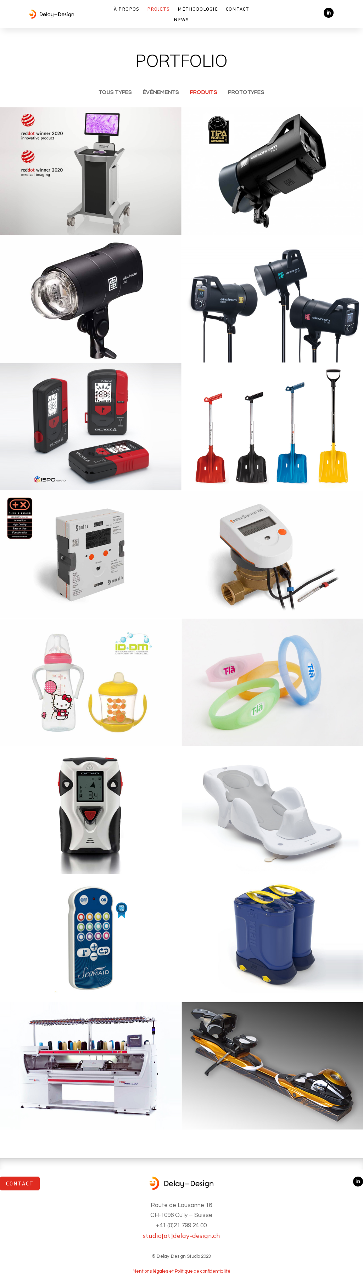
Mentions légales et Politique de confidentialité (181, 1271)
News (181, 19)
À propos (126, 9)
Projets (158, 9)
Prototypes (246, 92)
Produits (203, 92)
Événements (161, 92)
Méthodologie (198, 9)
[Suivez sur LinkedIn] (329, 13)
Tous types (115, 92)
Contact (237, 9)
